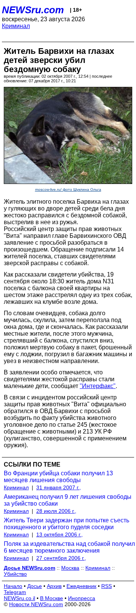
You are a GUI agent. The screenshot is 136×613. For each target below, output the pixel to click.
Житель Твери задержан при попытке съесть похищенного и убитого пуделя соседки (66, 523)
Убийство (15, 574)
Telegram (15, 592)
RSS (106, 586)
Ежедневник (81, 586)
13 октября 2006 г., (59, 534)
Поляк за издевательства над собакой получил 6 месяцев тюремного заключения (69, 547)
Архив (54, 586)
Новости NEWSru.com (36, 604)
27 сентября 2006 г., (61, 558)
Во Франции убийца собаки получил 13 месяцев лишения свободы (58, 476)
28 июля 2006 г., (56, 511)
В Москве (51, 598)
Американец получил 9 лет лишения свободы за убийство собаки (67, 500)
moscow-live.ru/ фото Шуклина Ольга (68, 189)
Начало (13, 586)
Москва (70, 568)
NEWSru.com (33, 10)
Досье (34, 586)
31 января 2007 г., (58, 487)
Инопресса (81, 598)
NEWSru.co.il (19, 598)
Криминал (16, 26)
